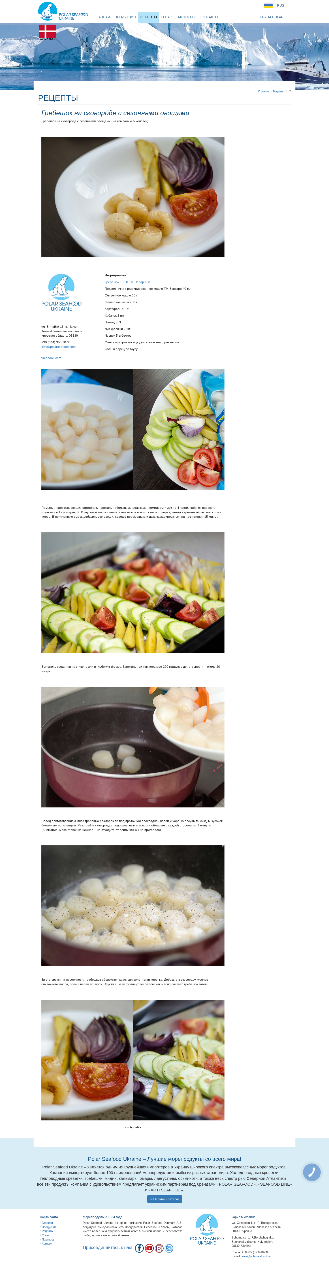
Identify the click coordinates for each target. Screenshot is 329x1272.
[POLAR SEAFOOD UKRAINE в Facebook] (139, 1248)
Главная (263, 91)
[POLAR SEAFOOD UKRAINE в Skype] (168, 1248)
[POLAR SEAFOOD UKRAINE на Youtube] (149, 1248)
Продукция (48, 1227)
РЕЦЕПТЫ (148, 17)
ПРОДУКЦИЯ (125, 17)
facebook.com (51, 358)
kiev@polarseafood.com (58, 346)
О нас (45, 1235)
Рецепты (278, 91)
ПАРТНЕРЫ (186, 17)
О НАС (166, 17)
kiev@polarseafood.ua (256, 1256)
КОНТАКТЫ (209, 17)
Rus (280, 5)
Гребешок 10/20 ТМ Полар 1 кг (127, 282)
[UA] (268, 5)
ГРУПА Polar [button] (272, 17)
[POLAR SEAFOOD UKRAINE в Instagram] (159, 1248)
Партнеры (48, 1239)
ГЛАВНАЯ (102, 17)
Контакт (46, 1243)
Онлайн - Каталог (165, 1199)
